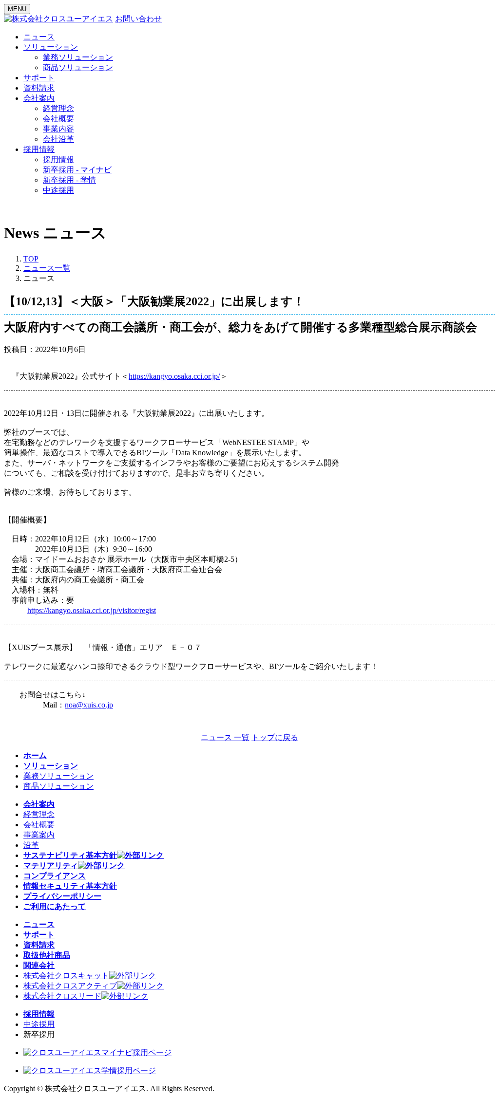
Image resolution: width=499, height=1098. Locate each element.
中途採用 (58, 190)
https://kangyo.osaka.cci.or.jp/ (174, 376)
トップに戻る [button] (274, 737)
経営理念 (58, 108)
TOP (30, 259)
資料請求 (39, 88)
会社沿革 (58, 139)
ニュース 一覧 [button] (225, 737)
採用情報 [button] (39, 149)
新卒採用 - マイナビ (77, 170)
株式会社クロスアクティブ (70, 986)
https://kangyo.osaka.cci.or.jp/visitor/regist (91, 610)
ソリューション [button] (50, 47)
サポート (39, 78)
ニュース (39, 37)
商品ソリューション (78, 67)
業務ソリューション (78, 57)
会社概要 (58, 118)
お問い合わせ (138, 19)
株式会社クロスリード (62, 996)
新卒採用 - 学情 (69, 180)
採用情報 (58, 159)
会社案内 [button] (39, 98)
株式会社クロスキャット (66, 975)
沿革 (31, 845)
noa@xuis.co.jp (89, 705)
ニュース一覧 (46, 268)
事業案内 (39, 835)
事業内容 (58, 129)
